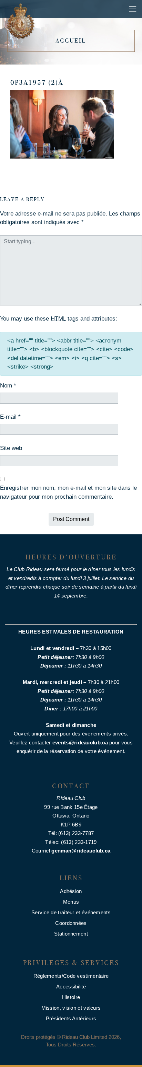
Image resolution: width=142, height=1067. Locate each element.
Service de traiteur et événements (71, 912)
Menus (71, 902)
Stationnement (71, 934)
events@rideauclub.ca (80, 742)
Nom (8, 385)
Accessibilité (71, 986)
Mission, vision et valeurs (71, 1008)
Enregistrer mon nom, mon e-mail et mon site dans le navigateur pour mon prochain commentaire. (68, 492)
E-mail (10, 417)
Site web (11, 448)
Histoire (71, 997)
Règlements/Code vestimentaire (71, 976)
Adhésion (71, 891)
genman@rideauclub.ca (80, 851)
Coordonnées (71, 923)
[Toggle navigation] (133, 8)
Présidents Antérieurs (71, 1018)
